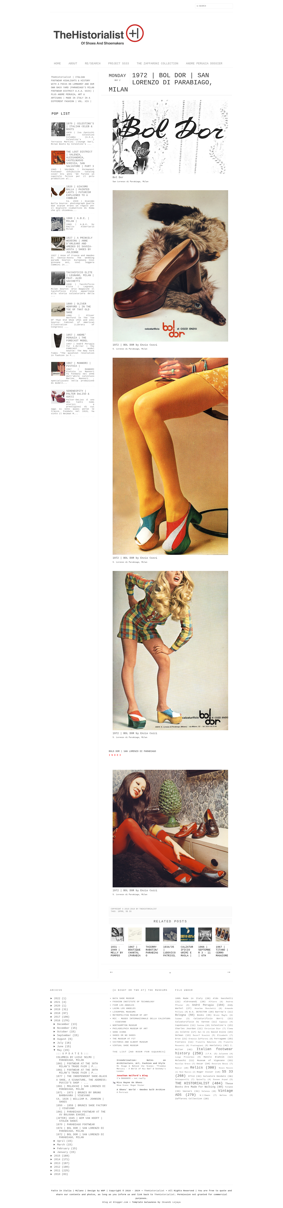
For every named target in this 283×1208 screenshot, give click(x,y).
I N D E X (115, 755)
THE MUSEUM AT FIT (124, 1039)
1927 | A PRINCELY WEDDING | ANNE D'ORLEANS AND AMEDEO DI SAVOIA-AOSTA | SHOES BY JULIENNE (79, 245)
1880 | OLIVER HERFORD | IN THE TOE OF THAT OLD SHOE (78, 308)
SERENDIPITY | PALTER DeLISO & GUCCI (77, 394)
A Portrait (122, 1092)
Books (200, 1015)
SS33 (87, 91)
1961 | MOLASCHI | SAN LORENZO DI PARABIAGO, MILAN (80, 1088)
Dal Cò (201, 1032)
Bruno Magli (220, 1015)
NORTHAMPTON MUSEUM (125, 1025)
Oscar (200, 1064)
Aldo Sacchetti (223, 998)
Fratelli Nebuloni (206, 1042)
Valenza (206, 1091)
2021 (57, 1002)
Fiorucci (180, 1042)
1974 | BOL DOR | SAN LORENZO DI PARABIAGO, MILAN (80, 1129)
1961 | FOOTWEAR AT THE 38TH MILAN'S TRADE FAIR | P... (77, 1065)
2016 (57, 1020)
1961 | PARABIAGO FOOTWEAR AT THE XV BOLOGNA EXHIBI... (80, 1113)
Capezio (223, 1022)
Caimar (178, 1019)
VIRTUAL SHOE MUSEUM (125, 1045)
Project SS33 (118, 63)
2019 (57, 1009)
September (64, 1035)
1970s (121, 911)
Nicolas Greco (182, 1064)
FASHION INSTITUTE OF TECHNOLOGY (133, 1002)
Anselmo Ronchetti (205, 1008)
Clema (230, 1029)
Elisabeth (222, 1035)
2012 (57, 1167)
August (61, 1039)
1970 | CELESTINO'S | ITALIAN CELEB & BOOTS (80, 126)
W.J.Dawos (205, 1095)
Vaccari (187, 1091)
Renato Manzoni (226, 1068)
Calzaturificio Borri (209, 1018)
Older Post (228, 972)
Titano (229, 1087)
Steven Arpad (220, 1080)
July (60, 1042)
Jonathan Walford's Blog (132, 1075)
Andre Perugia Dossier (204, 63)
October (62, 1031)
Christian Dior (212, 1029)
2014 (57, 1159)
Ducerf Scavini (201, 1035)
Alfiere (213, 1002)
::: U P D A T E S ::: (72, 1053)
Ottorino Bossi (220, 1064)
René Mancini (185, 1072)
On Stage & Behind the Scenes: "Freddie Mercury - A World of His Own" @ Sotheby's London (141, 1068)
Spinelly (201, 1080)
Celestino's (218, 1025)
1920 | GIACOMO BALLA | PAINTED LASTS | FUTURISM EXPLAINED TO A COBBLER (78, 192)
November (63, 1028)
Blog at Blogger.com (115, 1202)
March (61, 1144)
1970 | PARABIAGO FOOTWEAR (75, 1124)
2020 (57, 1005)
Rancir (178, 1068)
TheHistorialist (154, 1191)
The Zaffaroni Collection (157, 63)
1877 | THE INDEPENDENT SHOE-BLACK (81, 1076)
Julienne (223, 1054)
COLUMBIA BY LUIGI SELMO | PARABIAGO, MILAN (75, 1059)
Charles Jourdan (185, 1028)
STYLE (191, 1076)
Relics (196, 1067)
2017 (57, 1017)
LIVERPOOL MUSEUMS (124, 1012)
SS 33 (128, 911)
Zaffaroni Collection (188, 1099)
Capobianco (182, 1025)
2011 (57, 1170)
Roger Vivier (205, 1072)
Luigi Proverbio (184, 1057)
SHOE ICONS (119, 1032)
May (59, 1050)
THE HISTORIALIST (192, 1083)
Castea (200, 1025)
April (61, 1141)
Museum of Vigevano (210, 1060)
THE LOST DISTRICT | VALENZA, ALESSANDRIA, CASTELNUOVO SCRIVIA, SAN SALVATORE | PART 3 (80, 159)
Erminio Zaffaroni (198, 1039)
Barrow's (220, 1012)
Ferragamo (220, 1039)
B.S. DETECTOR (198, 1012)
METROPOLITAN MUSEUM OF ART (130, 1015)
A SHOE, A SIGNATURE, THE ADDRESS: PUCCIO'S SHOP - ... (81, 1081)
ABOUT (73, 63)
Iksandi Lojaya (171, 1202)
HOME (57, 63)
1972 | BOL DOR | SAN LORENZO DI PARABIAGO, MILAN (80, 1136)
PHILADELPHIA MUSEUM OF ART (130, 1028)
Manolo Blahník (214, 1057)
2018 (57, 1013)
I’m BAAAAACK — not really (131, 1078)
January (62, 1152)
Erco (178, 1039)
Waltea (223, 1095)
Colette (184, 1032)
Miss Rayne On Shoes (129, 1082)
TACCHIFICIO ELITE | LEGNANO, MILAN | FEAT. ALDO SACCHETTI (80, 277)
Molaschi (180, 1060)
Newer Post (111, 972)
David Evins (218, 1032)
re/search (92, 63)
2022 (57, 998)
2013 (57, 1163)
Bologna (180, 1015)
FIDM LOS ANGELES (123, 1005)
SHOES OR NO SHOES (124, 1035)
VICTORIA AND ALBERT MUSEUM (130, 1042)
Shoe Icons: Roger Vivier (130, 1085)
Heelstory (216, 1045)
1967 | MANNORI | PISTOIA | (78, 365)
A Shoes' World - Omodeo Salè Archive (141, 1090)
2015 (57, 1155)
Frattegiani (197, 1046)
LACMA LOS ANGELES (124, 1008)
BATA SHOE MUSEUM (123, 998)
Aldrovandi (190, 1002)
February (63, 1148)
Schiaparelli (182, 1080)
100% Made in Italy (189, 998)
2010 (57, 1174)
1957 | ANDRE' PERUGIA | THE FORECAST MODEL (77, 338)
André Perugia (203, 1005)
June (60, 1046)
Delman (179, 1035)
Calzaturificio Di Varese (192, 1022)
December (63, 1024)
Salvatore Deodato (214, 1076)
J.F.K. (208, 1054)
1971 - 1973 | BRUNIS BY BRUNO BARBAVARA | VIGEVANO (78, 1094)
